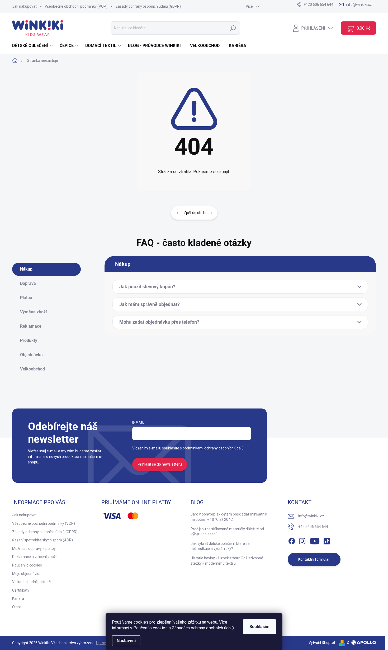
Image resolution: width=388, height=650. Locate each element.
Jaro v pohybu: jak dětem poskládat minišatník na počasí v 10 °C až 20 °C (229, 517)
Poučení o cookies (150, 627)
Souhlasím (259, 626)
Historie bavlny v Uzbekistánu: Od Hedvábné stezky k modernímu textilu (227, 560)
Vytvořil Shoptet (322, 642)
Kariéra (18, 598)
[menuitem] (33, 46)
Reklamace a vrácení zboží (34, 557)
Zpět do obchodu (198, 213)
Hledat (233, 28)
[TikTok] (327, 540)
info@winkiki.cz (311, 516)
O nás (17, 607)
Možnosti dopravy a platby (34, 548)
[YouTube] (315, 540)
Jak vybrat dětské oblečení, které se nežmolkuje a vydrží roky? (220, 546)
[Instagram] (302, 540)
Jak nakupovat (24, 6)
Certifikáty (20, 590)
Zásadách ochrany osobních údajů (203, 627)
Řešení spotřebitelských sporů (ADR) (42, 540)
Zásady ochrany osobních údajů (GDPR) (148, 6)
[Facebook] (292, 540)
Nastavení (126, 640)
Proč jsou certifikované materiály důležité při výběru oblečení (227, 531)
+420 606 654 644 (313, 526)
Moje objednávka (26, 574)
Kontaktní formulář (314, 559)
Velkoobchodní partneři (31, 582)
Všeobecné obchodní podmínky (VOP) (76, 6)
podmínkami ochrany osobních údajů (213, 448)
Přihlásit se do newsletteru (160, 464)
